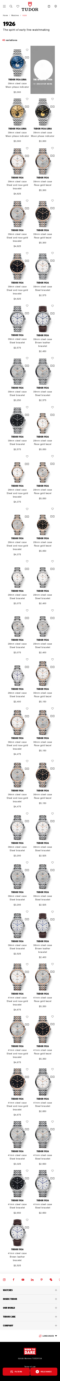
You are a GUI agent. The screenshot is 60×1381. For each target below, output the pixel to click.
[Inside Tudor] (30, 1299)
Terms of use (30, 1366)
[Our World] (30, 1307)
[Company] (30, 1325)
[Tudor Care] (30, 1316)
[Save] (28, 50)
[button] (11, 6)
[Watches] (30, 1290)
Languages (48, 1336)
